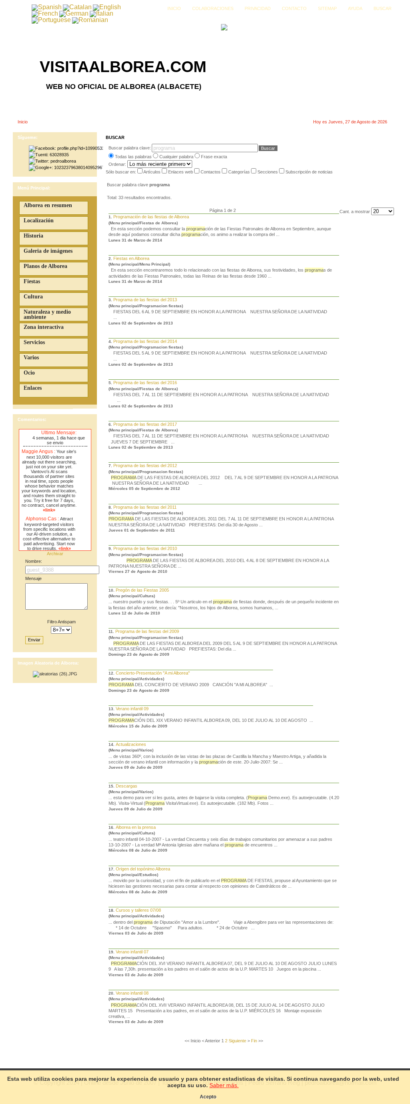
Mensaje (33, 578)
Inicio (174, 8)
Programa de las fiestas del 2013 (145, 299)
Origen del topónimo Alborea (143, 868)
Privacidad (258, 8)
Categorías (239, 171)
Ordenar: (118, 164)
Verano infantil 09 (132, 708)
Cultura (33, 297)
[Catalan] (77, 7)
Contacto (294, 8)
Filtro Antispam (61, 621)
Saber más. (224, 1085)
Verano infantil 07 (132, 951)
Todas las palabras (133, 156)
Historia (33, 236)
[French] (45, 13)
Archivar (55, 553)
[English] (107, 7)
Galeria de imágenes (48, 251)
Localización (39, 221)
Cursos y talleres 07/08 (138, 910)
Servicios (34, 342)
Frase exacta (214, 156)
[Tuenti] (49, 154)
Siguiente (237, 1040)
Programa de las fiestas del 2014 (145, 341)
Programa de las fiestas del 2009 (147, 631)
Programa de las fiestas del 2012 (145, 465)
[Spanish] (47, 7)
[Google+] (66, 167)
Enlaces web (181, 171)
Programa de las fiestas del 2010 (145, 548)
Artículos (152, 171)
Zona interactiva (44, 327)
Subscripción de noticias (309, 171)
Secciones (268, 171)
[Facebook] (66, 148)
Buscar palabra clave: (130, 147)
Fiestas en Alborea (131, 258)
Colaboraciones (212, 8)
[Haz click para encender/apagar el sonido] (25, 433)
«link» (49, 510)
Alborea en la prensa (136, 827)
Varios (31, 358)
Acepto (208, 1097)
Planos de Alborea (45, 266)
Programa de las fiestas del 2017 (145, 424)
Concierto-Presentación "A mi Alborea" (153, 673)
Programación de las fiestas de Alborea (151, 216)
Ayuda (355, 8)
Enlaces (33, 388)
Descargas (126, 786)
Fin (254, 1040)
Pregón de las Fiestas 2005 (142, 590)
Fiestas (32, 281)
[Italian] (101, 13)
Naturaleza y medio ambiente (47, 314)
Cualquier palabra (176, 156)
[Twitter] (52, 161)
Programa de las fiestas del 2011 (145, 507)
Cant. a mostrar (355, 211)
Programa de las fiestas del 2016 (145, 382)
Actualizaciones (131, 744)
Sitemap (327, 8)
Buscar (383, 8)
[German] (73, 13)
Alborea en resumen (48, 205)
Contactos (211, 171)
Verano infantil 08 (132, 993)
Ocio (29, 373)
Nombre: (33, 561)
